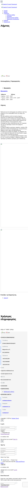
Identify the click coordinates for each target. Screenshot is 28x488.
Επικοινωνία (7, 22)
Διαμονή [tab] (6, 298)
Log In (15, 470)
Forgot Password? (5, 434)
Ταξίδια (5, 12)
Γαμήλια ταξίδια (11, 15)
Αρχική (5, 10)
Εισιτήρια (9, 16)
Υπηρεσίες (6, 13)
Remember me (6, 432)
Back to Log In (4, 486)
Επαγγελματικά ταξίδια (12, 17)
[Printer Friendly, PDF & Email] (5, 76)
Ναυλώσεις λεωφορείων (13, 19)
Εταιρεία (6, 20)
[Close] (2, 420)
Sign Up (15, 439)
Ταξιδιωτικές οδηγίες (9, 391)
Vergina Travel (15, 418)
